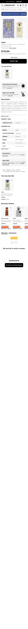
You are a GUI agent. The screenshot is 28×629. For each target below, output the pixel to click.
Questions (12, 233)
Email (9, 163)
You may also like (6, 66)
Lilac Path (18, 170)
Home (3, 170)
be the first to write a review (14, 265)
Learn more (9, 88)
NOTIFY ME (14, 61)
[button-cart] (26, 5)
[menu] (2, 5)
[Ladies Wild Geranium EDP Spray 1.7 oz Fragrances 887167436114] (12, 180)
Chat (13, 163)
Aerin (13, 170)
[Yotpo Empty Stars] (4, 48)
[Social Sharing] (20, 19)
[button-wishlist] (23, 5)
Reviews (4, 233)
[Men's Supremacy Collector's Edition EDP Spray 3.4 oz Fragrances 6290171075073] (22, 208)
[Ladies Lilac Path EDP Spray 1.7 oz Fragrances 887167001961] (24, 19)
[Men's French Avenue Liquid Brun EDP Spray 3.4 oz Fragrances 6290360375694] (10, 208)
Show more (4, 116)
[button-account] (20, 5)
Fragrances (8, 170)
